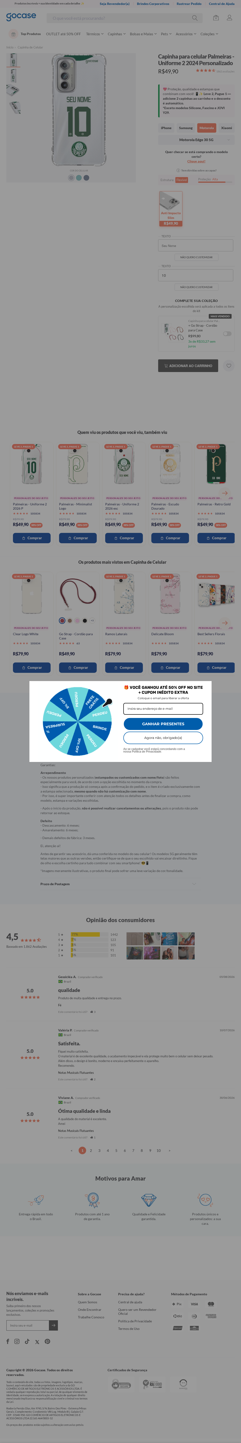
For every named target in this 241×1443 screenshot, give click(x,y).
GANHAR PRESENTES (163, 724)
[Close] (206, 686)
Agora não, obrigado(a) (163, 738)
